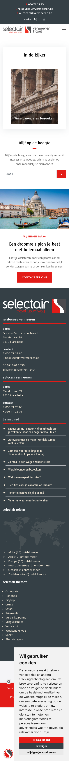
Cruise (9, 604)
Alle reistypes (14, 639)
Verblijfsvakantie (16, 617)
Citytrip (10, 600)
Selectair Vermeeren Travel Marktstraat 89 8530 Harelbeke (20, 337)
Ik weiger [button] (41, 746)
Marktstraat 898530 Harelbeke (13, 393)
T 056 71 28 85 (12, 353)
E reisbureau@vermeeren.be (21, 358)
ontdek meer (30, 552)
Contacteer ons (34, 277)
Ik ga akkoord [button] (41, 739)
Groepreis (12, 591)
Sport (9, 635)
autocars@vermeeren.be (34, 13)
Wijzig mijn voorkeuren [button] (41, 752)
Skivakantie (12, 613)
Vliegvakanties (15, 621)
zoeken (28, 19)
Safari (9, 609)
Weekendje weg (16, 630)
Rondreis (11, 596)
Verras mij (12, 626)
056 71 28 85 (35, 4)
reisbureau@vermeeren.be (34, 8)
